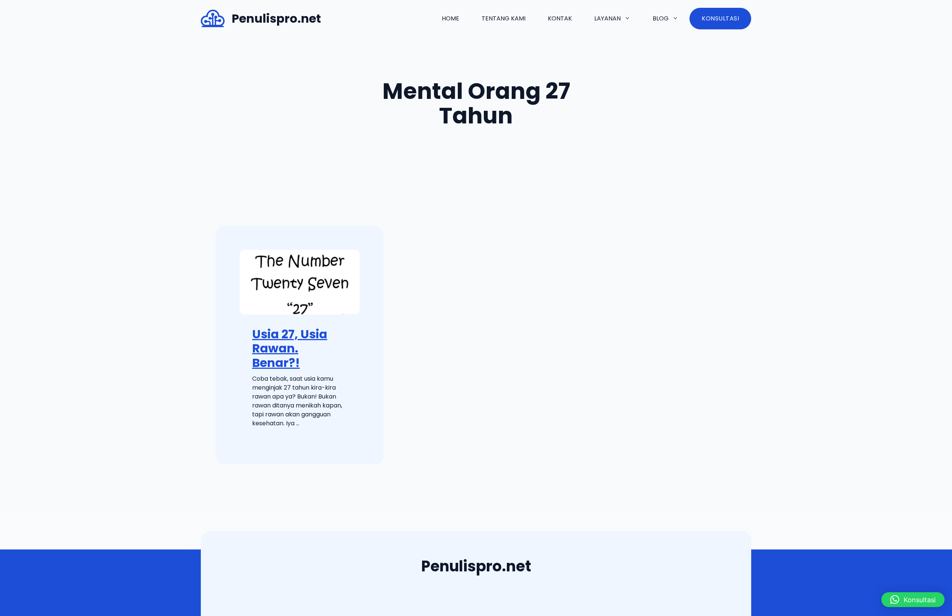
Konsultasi (720, 18)
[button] (913, 599)
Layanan (607, 18)
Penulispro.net (276, 18)
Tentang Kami (503, 18)
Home (450, 18)
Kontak (560, 18)
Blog (661, 18)
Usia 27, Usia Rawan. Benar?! (289, 348)
